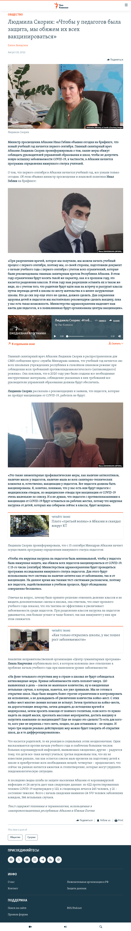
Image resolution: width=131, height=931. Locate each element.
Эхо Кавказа (65, 325)
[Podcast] (58, 860)
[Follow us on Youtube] (27, 860)
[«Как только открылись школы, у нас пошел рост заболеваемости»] (29, 640)
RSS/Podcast (74, 908)
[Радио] (65, 926)
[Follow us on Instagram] (35, 860)
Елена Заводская (18, 45)
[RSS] (50, 860)
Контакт (13, 888)
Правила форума (18, 914)
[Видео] (30, 926)
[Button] (115, 60)
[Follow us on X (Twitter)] (19, 860)
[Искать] (101, 926)
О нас (11, 882)
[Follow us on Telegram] (42, 860)
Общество (15, 14)
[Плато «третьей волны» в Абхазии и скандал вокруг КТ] (29, 526)
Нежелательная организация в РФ (87, 882)
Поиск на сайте (17, 908)
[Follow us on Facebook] (11, 860)
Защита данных (76, 888)
